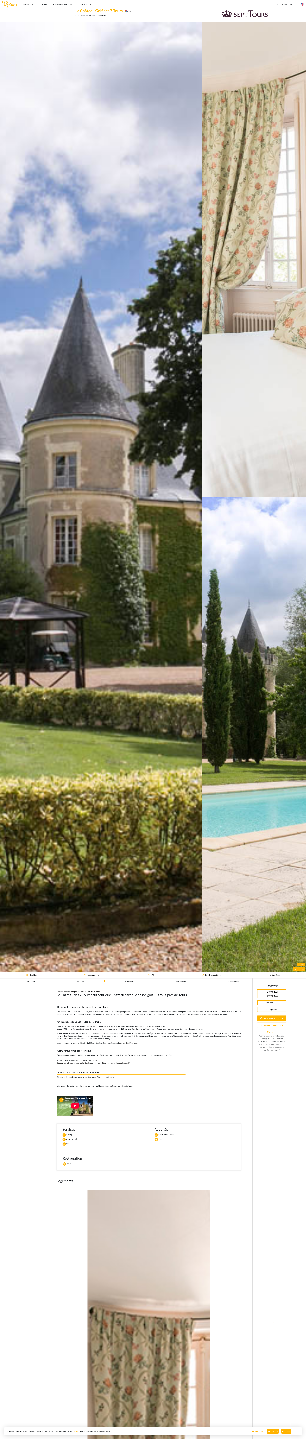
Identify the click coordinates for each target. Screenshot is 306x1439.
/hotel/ (66, 992)
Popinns (60, 992)
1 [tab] (270, 1320)
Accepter (273, 1431)
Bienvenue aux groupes (62, 4)
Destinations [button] (27, 4)
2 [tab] (273, 1320)
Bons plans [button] (43, 4)
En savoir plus (258, 1431)
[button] (298, 4)
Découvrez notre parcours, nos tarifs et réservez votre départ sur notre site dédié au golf (93, 1063)
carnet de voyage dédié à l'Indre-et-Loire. (98, 1077)
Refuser (286, 1431)
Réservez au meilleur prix (271, 1018)
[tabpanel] (271, 1174)
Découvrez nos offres (272, 1025)
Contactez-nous (84, 4)
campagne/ (73, 992)
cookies (76, 1431)
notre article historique (128, 1043)
